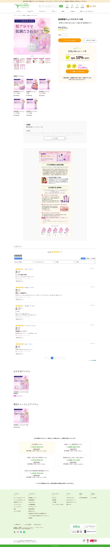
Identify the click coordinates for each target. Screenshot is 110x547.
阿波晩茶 (30, 518)
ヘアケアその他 (17, 511)
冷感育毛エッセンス (18, 502)
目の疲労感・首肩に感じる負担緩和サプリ (37, 513)
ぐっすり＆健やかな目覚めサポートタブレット (38, 515)
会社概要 (15, 527)
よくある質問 (28, 524)
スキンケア (19, 15)
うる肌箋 (54, 502)
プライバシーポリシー (39, 527)
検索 (61, 6)
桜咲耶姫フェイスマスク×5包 (24, 278)
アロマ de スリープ (70, 500)
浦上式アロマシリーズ (71, 502)
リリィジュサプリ (17, 506)
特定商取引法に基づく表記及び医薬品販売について (23, 528)
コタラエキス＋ (31, 502)
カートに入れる (71, 40)
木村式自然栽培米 (83, 497)
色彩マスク (68, 504)
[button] (15, 37)
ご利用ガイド (18, 524)
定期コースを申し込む (79, 71)
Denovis (54, 497)
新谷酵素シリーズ (32, 497)
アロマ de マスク (70, 497)
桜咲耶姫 (23, 15)
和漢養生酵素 (31, 500)
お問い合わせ (37, 524)
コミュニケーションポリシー (28, 527)
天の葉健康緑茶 (31, 504)
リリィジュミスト (17, 504)
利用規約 (20, 527)
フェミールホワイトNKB (57, 504)
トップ (15, 15)
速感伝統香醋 (31, 509)
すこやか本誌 (93, 497)
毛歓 (15, 509)
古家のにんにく (31, 511)
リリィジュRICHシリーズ (19, 497)
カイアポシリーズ (32, 506)
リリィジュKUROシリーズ (19, 500)
